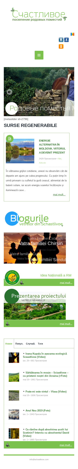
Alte (59, 158)
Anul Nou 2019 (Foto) (38, 410)
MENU (39, 55)
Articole (42, 163)
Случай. (30, 343)
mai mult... (59, 194)
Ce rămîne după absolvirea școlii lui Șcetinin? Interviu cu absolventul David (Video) (46, 432)
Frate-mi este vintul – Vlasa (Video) (46, 391)
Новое (8, 343)
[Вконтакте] (61, 41)
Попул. (19, 343)
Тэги (40, 343)
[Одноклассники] (61, 47)
